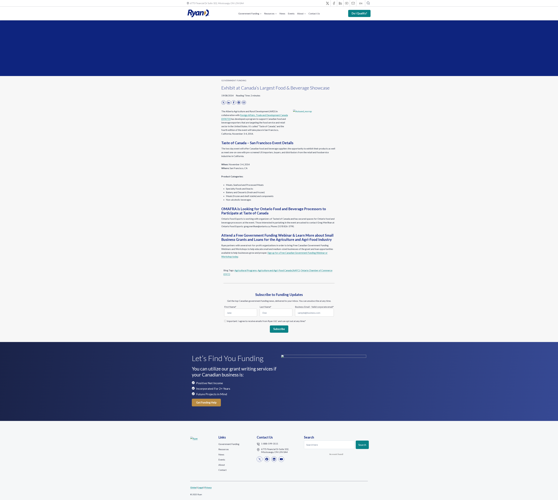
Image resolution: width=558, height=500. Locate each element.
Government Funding (233, 80)
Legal (200, 487)
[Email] (353, 3)
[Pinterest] (239, 102)
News (282, 13)
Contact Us (314, 13)
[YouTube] (347, 3)
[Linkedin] (340, 3)
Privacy (208, 487)
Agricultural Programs (246, 270)
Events (291, 13)
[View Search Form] (368, 3)
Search (362, 444)
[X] (327, 3)
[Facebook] (334, 3)
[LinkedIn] (228, 102)
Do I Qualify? (359, 13)
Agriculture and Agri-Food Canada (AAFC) (279, 270)
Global (193, 487)
